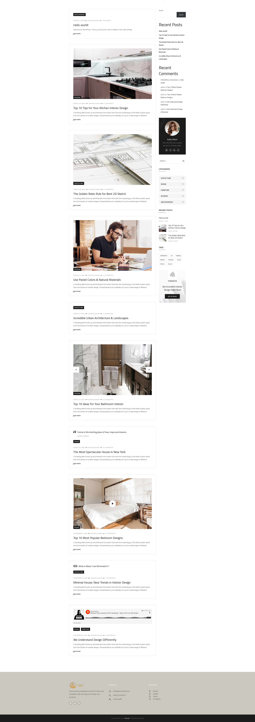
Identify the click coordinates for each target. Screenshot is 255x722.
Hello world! (80, 25)
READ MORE (77, 34)
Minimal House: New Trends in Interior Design (102, 582)
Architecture (163, 255)
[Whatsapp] (79, 703)
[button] (149, 370)
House (179, 260)
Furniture (85, 629)
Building (178, 255)
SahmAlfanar (93, 20)
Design (76, 442)
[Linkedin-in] (75, 703)
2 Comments (110, 533)
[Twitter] (70, 703)
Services (150, 1)
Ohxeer (126, 718)
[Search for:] (172, 161)
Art (171, 255)
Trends (170, 264)
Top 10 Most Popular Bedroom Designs (98, 538)
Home (131, 1)
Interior (77, 97)
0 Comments (108, 103)
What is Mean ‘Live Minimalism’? (93, 566)
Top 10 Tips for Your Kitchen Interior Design (100, 108)
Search (161, 10)
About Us (140, 1)
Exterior (162, 260)
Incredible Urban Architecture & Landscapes (100, 318)
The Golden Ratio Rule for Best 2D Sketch (99, 193)
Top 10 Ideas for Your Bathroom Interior (98, 404)
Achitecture (78, 183)
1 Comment (106, 20)
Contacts (172, 1)
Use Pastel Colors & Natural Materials (97, 279)
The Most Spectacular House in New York (99, 452)
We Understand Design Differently (94, 639)
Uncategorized (79, 15)
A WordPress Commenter (169, 80)
